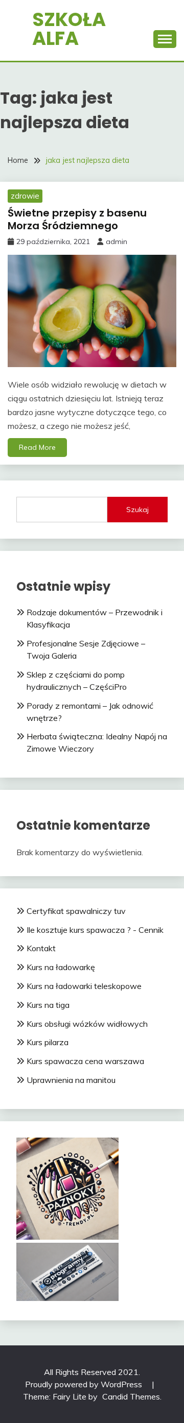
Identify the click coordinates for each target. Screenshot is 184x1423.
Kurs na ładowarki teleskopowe (84, 986)
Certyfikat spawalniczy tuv (76, 911)
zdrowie (25, 196)
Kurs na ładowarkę (61, 967)
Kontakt (41, 948)
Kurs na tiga (48, 1005)
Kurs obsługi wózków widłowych (87, 1024)
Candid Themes (131, 1396)
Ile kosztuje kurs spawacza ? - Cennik (95, 930)
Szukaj (137, 509)
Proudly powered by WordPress (84, 1384)
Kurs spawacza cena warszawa (85, 1061)
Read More (37, 447)
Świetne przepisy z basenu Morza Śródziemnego (77, 219)
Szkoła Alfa (69, 29)
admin (116, 241)
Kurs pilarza (47, 1042)
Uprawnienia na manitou (71, 1080)
